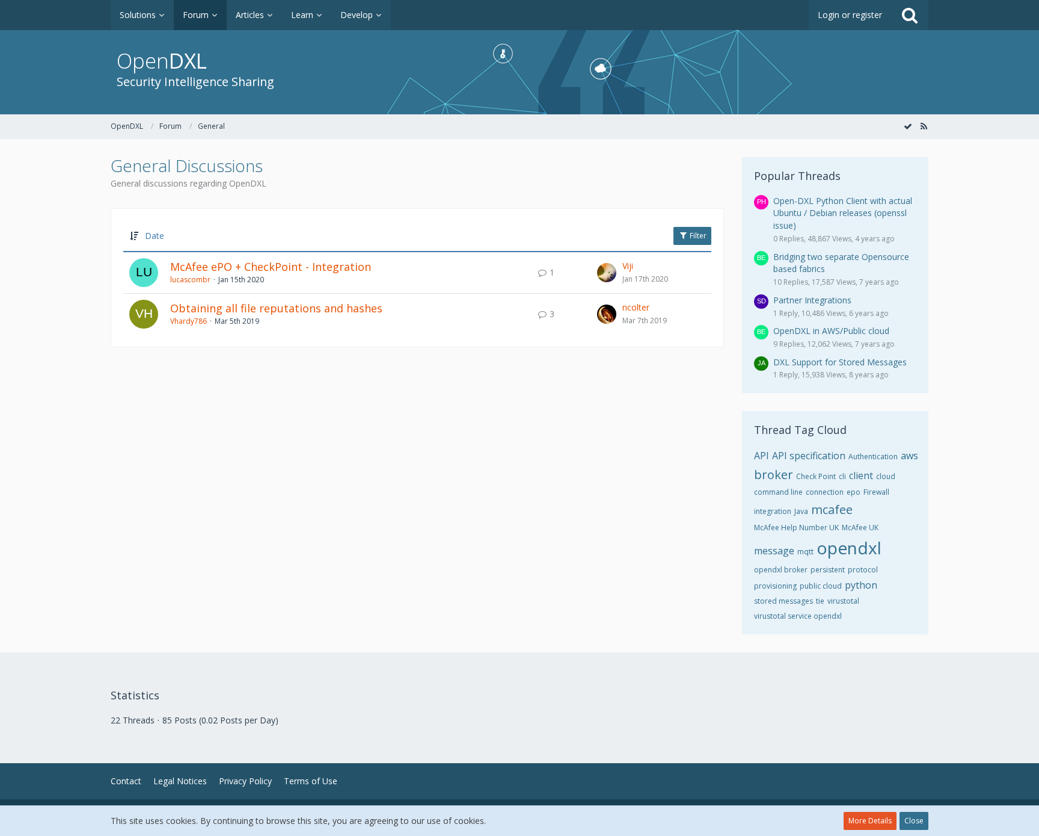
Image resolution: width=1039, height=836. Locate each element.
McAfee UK (860, 527)
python (861, 585)
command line (778, 492)
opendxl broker (781, 570)
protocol (863, 570)
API (761, 455)
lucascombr (190, 279)
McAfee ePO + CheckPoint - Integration (270, 266)
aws (909, 455)
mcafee (832, 509)
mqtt (805, 551)
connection (825, 492)
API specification (808, 455)
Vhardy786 (188, 321)
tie (820, 601)
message (774, 550)
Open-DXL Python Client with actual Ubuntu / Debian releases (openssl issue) (842, 213)
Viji (627, 265)
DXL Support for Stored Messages (840, 362)
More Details (870, 821)
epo (853, 492)
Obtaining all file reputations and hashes (276, 308)
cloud (885, 476)
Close (914, 821)
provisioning (775, 586)
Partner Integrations (812, 300)
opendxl (849, 547)
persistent (828, 570)
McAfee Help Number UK (796, 527)
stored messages (783, 601)
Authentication (873, 456)
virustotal (843, 601)
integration (772, 511)
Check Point (816, 476)
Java (801, 511)
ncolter (635, 307)
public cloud (821, 586)
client (861, 475)
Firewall (876, 492)
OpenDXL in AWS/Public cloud (831, 330)
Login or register (850, 14)
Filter (697, 236)
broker (773, 474)
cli (842, 476)
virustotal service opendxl (798, 616)
